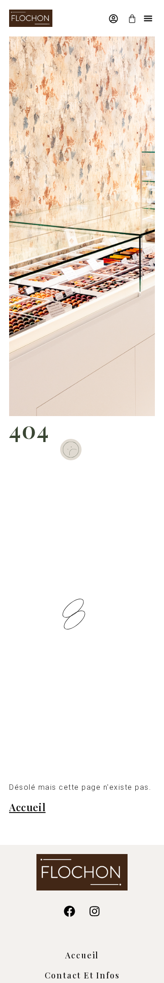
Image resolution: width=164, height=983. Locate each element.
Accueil (82, 955)
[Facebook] (69, 911)
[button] (148, 18)
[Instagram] (94, 911)
